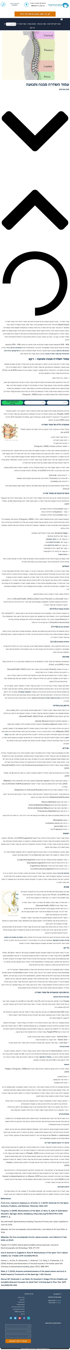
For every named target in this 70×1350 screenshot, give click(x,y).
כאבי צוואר (22, 1300)
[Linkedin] (11, 1318)
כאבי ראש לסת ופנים (53, 24)
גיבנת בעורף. (62, 554)
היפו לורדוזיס (54, 542)
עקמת (65, 533)
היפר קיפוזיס (51, 539)
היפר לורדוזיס (53, 545)
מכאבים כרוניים (16, 348)
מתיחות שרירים (63, 873)
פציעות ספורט (21, 1302)
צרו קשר (32, 28)
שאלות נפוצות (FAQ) (20, 1311)
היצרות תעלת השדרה (52, 698)
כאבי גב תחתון (21, 1297)
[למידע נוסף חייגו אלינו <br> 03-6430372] (3, 4)
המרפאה (11, 24)
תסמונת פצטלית (24, 692)
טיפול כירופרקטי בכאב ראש (18, 1307)
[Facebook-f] (24, 1318)
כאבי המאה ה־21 (20, 24)
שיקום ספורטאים (21, 1304)
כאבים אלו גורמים (63, 351)
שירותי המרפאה (29, 1294)
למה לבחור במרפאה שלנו (19, 1309)
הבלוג (5, 24)
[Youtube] (20, 1318)
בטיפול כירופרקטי (45, 1057)
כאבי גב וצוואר (41, 24)
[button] (35, 132)
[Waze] (28, 1318)
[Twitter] (15, 1318)
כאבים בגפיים (31, 24)
